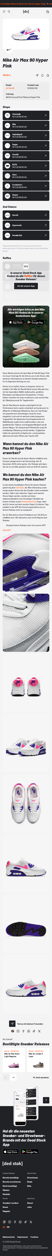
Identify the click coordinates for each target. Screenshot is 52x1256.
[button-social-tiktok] (34, 1031)
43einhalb (20, 488)
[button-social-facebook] (23, 1031)
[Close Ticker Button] (47, 3)
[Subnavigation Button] (4, 11)
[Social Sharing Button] (12, 1024)
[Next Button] (13, 1077)
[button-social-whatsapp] (28, 1031)
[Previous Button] (6, 1077)
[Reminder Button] (42, 75)
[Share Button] (37, 75)
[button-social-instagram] (18, 1031)
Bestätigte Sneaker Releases (26, 1044)
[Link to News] (9, 11)
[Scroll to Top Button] (46, 1100)
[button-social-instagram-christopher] (12, 1031)
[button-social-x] (39, 1031)
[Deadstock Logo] (26, 11)
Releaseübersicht (29, 501)
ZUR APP (7, 530)
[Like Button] (47, 75)
